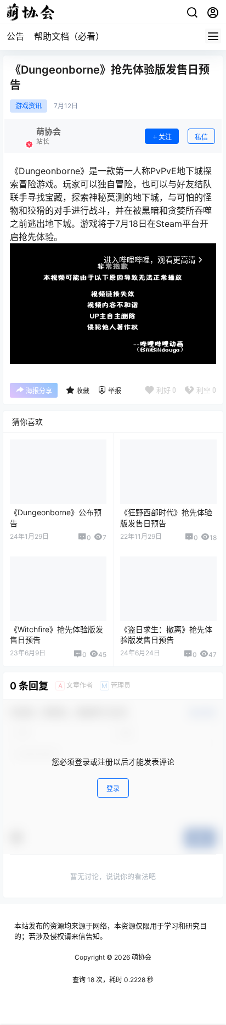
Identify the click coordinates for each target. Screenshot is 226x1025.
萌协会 (140, 957)
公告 (15, 36)
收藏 (82, 391)
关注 (165, 137)
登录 (113, 788)
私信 (201, 137)
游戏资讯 (28, 106)
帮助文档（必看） (69, 36)
